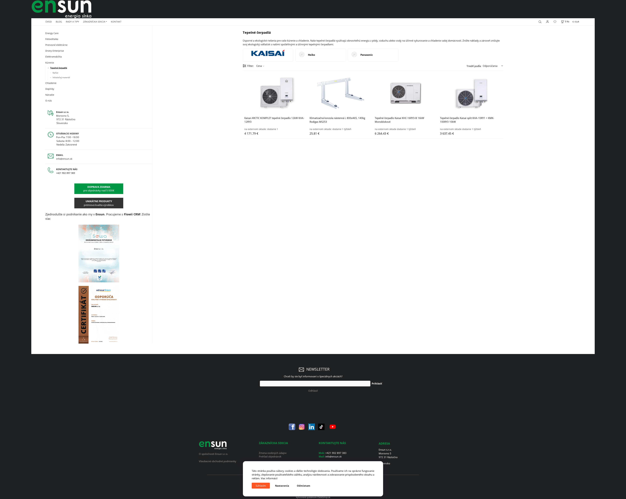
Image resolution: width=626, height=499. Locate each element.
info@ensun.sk (64, 158)
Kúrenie (49, 62)
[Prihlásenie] (547, 21)
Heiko (311, 54)
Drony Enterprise (54, 50)
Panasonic (366, 54)
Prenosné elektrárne (56, 44)
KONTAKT (116, 21)
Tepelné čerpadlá (58, 67)
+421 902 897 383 (65, 172)
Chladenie (50, 83)
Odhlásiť (313, 390)
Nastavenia (282, 485)
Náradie (49, 94)
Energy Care (52, 33)
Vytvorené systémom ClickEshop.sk (313, 497)
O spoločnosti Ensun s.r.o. (213, 454)
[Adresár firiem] (98, 314)
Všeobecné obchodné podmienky (217, 461)
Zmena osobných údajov (273, 453)
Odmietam (303, 485)
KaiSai (55, 72)
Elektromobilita (53, 56)
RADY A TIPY (72, 21)
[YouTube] (332, 426)
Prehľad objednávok (270, 456)
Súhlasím (261, 485)
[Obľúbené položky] (555, 22)
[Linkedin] (311, 426)
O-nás (48, 100)
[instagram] (302, 426)
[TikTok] (321, 426)
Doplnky (49, 88)
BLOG (59, 21)
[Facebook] (292, 426)
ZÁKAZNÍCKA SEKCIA (94, 21)
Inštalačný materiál (61, 77)
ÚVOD (48, 21)
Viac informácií (269, 478)
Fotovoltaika (51, 39)
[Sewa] (98, 253)
